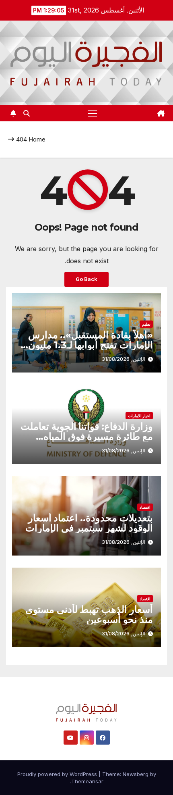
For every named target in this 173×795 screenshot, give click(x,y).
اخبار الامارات (139, 415)
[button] (26, 113)
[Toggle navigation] (92, 113)
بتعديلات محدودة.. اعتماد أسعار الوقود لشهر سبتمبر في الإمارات (89, 523)
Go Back (86, 279)
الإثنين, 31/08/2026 (123, 359)
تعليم (146, 324)
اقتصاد (145, 507)
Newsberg (135, 774)
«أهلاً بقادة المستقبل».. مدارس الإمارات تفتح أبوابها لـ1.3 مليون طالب (90, 345)
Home (37, 139)
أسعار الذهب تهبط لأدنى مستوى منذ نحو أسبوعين (89, 614)
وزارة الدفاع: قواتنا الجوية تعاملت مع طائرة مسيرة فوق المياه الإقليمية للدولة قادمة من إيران (87, 436)
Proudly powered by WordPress (58, 774)
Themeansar (87, 781)
